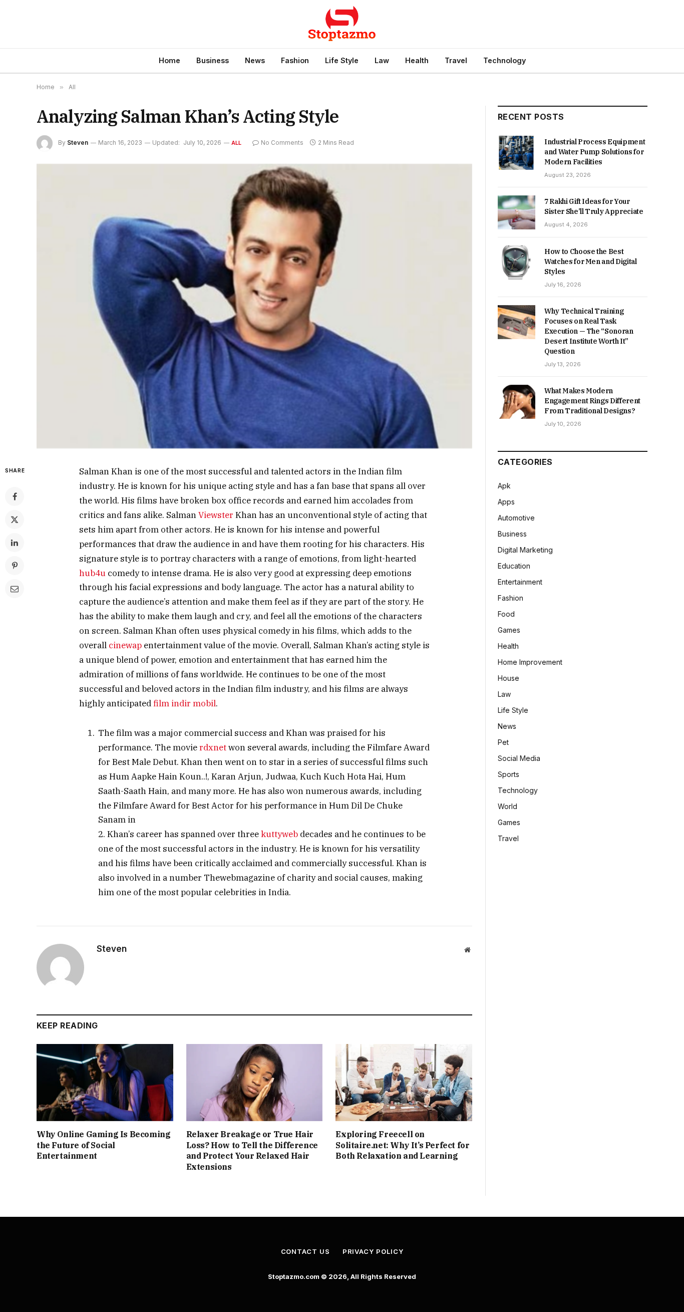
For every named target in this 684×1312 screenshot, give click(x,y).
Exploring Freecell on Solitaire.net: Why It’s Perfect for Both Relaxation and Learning (402, 1145)
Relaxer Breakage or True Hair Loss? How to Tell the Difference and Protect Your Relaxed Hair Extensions (252, 1150)
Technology (504, 60)
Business (212, 60)
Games (509, 630)
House (508, 678)
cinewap (125, 645)
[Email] (14, 588)
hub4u (92, 573)
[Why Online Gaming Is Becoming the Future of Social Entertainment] (105, 1082)
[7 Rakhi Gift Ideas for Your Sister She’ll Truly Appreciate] (516, 212)
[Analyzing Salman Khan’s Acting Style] (254, 306)
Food (506, 614)
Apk (504, 485)
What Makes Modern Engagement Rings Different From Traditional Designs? (592, 400)
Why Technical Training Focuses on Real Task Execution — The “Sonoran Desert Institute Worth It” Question (588, 331)
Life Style (342, 60)
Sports (508, 774)
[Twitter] (14, 519)
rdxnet (212, 747)
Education (514, 566)
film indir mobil (184, 703)
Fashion (295, 60)
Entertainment (520, 582)
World (507, 806)
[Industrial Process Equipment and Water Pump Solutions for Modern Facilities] (516, 153)
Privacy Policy (373, 1251)
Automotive (516, 517)
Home (169, 60)
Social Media (519, 758)
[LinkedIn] (14, 542)
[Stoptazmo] (342, 24)
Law (382, 60)
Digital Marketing (525, 550)
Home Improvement (530, 662)
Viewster (215, 514)
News (255, 60)
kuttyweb (279, 834)
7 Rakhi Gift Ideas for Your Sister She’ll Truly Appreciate (593, 206)
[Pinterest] (14, 565)
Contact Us (305, 1251)
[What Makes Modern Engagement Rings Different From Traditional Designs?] (516, 402)
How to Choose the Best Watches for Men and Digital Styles (590, 261)
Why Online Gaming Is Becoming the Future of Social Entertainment (103, 1145)
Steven (77, 142)
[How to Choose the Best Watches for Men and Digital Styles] (516, 262)
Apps (506, 501)
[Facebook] (14, 496)
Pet (503, 742)
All (236, 142)
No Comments (282, 142)
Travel (456, 60)
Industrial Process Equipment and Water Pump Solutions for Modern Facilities (594, 151)
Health (417, 60)
